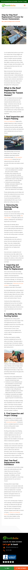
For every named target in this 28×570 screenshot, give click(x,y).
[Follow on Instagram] (10, 562)
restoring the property (11, 422)
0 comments (17, 21)
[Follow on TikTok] (8, 562)
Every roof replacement (9, 121)
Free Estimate (22, 568)
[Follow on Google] (13, 562)
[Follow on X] (6, 562)
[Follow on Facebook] (4, 562)
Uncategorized (10, 21)
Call (8, 568)
